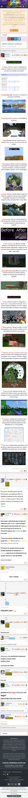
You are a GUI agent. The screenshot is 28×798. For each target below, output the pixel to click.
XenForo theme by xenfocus (15, 781)
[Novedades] (23, 6)
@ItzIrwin (4, 656)
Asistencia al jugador (9, 765)
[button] (1, 6)
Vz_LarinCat (8, 513)
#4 (26, 572)
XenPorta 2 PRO (8, 779)
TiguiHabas (8, 714)
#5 (26, 607)
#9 (26, 677)
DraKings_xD (5, 591)
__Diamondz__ (8, 703)
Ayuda (4, 774)
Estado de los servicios (17, 766)
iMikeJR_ (5, 46)
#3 (26, 518)
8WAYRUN (21, 779)
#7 (26, 641)
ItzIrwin (7, 636)
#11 (26, 708)
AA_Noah (7, 669)
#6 (26, 630)
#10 (26, 689)
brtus (6, 648)
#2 (26, 488)
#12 (26, 721)
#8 (26, 653)
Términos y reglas (7, 771)
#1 (26, 59)
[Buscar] (26, 6)
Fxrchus (6, 619)
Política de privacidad (16, 771)
